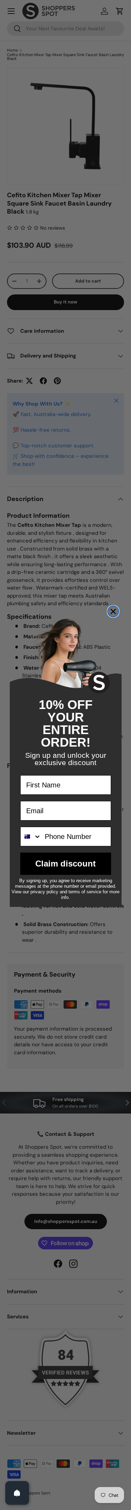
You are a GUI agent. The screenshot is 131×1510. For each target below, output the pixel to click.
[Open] (17, 1493)
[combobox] (31, 836)
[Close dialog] (113, 611)
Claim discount (65, 863)
